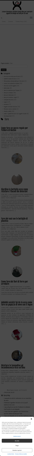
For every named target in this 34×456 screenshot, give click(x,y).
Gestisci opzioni (17, 450)
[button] (31, 419)
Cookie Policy (10, 454)
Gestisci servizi (17, 436)
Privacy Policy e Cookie (21, 454)
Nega (17, 445)
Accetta (17, 441)
